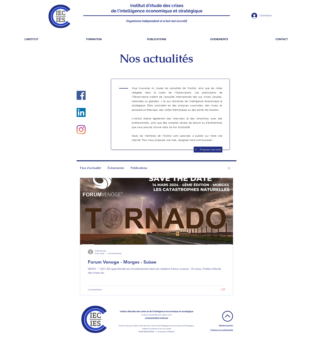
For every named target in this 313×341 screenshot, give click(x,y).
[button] (229, 168)
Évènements (116, 168)
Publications (139, 168)
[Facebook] (81, 95)
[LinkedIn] (81, 112)
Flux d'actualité (90, 168)
